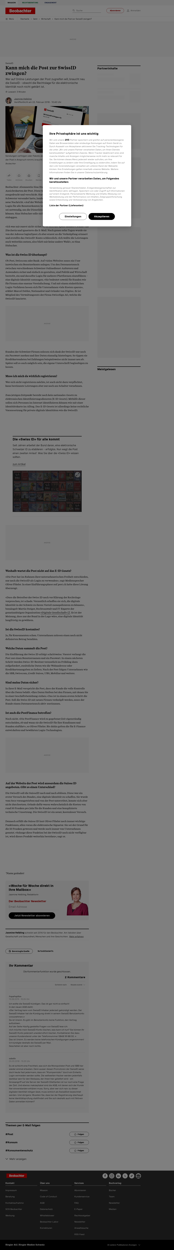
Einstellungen (73, 216)
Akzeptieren (101, 216)
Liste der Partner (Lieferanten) (66, 205)
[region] (87, 175)
